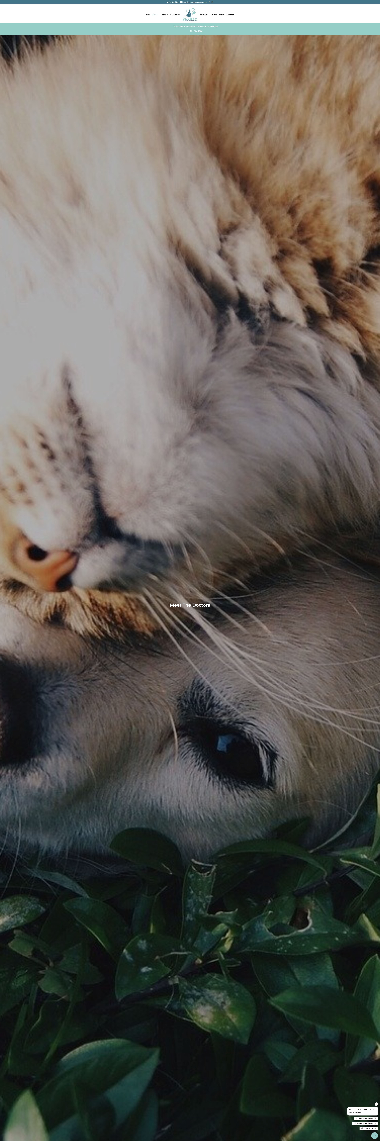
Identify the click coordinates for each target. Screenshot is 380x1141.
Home (148, 14)
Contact (221, 14)
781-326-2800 (174, 2)
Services (163, 14)
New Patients (174, 14)
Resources (214, 14)
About (154, 14)
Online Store (204, 14)
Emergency (230, 14)
